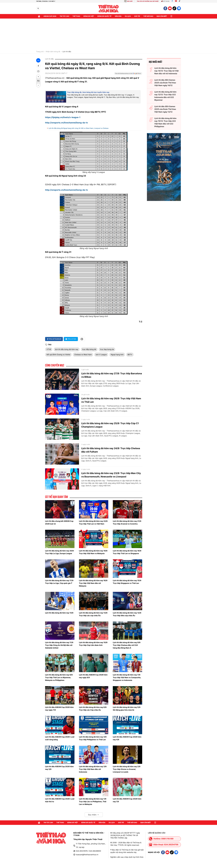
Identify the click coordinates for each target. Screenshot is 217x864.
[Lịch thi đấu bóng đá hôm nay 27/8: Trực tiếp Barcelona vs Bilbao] (62, 379)
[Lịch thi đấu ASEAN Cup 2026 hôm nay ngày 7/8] (59, 695)
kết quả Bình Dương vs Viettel (58, 354)
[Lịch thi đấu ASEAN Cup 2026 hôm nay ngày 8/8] (93, 663)
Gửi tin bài (166, 1)
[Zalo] (179, 8)
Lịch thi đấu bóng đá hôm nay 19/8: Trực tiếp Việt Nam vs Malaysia (93, 552)
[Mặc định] (38, 81)
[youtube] (170, 8)
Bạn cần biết (162, 16)
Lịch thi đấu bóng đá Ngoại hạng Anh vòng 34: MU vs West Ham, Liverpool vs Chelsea (78, 128)
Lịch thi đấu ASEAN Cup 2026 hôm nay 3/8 (59, 767)
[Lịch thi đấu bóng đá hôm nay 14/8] (59, 601)
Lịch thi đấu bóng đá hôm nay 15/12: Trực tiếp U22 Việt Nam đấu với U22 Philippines (165, 122)
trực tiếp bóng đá (89, 349)
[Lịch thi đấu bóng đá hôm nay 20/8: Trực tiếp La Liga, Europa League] (59, 539)
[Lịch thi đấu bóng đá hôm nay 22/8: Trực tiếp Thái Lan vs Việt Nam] (93, 509)
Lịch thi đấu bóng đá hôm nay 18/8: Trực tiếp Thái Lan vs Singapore (127, 552)
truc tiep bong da (107, 349)
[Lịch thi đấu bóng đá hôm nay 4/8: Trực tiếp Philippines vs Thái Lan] (93, 725)
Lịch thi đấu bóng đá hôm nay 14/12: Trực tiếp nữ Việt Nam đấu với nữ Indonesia (166, 71)
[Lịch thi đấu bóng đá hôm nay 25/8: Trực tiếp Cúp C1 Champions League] (62, 429)
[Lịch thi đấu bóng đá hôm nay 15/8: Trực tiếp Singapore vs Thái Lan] (127, 568)
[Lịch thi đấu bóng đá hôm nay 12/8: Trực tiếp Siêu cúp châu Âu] (127, 601)
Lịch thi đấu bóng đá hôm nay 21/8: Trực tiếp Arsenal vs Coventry (127, 522)
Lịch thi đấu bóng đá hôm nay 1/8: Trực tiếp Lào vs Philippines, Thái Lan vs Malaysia (93, 801)
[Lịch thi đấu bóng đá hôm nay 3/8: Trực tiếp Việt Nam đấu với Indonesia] (93, 754)
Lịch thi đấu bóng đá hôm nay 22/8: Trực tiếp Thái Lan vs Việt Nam (93, 522)
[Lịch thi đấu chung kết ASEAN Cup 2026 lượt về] (59, 509)
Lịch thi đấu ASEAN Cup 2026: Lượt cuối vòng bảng (59, 738)
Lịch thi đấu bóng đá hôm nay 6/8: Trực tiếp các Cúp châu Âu (93, 708)
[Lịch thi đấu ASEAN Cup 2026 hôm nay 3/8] (59, 754)
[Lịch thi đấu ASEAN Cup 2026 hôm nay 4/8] (127, 725)
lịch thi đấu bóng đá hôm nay (66, 349)
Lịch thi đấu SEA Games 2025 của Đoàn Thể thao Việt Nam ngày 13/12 (165, 109)
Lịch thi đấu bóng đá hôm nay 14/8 (59, 613)
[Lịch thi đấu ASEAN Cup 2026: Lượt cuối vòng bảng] (59, 725)
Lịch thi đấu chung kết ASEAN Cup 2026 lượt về (59, 522)
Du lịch (128, 16)
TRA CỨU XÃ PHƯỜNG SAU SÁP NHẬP (148, 1)
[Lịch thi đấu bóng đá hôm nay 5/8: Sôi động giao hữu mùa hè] (127, 695)
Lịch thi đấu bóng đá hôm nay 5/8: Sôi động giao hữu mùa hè (127, 708)
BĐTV (130, 354)
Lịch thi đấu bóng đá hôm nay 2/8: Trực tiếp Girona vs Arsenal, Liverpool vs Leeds (127, 769)
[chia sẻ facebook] (38, 66)
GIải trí (137, 16)
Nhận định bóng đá (53, 51)
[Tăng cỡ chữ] (38, 76)
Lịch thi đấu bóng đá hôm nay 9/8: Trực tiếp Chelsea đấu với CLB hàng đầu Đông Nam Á (127, 645)
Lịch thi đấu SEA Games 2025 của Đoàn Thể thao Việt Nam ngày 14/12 (165, 83)
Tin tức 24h (64, 16)
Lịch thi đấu (66, 51)
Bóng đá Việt (89, 16)
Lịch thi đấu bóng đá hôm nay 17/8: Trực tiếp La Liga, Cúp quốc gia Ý (59, 581)
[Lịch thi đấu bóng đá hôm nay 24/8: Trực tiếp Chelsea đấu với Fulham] (62, 454)
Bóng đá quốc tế (104, 16)
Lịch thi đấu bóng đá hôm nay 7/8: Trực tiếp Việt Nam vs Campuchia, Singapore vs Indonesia (127, 677)
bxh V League (101, 354)
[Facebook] (172, 1)
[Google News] (128, 74)
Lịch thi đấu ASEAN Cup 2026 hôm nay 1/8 (127, 800)
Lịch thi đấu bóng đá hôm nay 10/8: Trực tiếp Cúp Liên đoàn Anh (93, 643)
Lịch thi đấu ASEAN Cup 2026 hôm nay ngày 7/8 (59, 708)
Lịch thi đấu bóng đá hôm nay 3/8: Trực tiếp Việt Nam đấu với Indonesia (93, 769)
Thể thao (76, 16)
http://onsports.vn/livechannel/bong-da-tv (66, 123)
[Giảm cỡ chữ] (38, 85)
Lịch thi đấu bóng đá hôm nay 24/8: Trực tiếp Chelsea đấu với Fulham (110, 450)
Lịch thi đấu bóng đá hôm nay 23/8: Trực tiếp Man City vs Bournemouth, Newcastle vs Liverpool (111, 475)
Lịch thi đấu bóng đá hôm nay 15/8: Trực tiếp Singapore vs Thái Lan (127, 581)
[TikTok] (180, 1)
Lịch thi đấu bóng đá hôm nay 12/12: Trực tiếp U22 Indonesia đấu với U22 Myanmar (165, 96)
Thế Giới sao (148, 16)
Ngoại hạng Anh (117, 354)
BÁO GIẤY (130, 1)
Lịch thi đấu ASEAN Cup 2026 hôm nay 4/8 (127, 738)
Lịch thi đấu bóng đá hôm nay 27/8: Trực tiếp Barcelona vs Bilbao (111, 375)
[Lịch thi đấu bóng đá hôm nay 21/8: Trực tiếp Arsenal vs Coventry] (127, 509)
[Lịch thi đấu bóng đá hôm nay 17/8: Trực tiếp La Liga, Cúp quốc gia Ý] (59, 568)
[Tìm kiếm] (38, 8)
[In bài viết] (38, 71)
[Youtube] (176, 1)
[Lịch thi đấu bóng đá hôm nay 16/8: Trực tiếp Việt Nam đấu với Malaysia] (93, 568)
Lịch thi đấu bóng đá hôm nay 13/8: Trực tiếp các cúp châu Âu (93, 614)
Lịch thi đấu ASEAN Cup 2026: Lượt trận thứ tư (59, 800)
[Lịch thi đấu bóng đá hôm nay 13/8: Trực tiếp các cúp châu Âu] (93, 601)
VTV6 (49, 349)
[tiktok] (174, 8)
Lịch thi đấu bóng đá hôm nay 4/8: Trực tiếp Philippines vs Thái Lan (93, 738)
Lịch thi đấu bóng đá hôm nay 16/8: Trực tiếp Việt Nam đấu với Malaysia (93, 583)
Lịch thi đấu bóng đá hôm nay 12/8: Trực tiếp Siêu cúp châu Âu (127, 614)
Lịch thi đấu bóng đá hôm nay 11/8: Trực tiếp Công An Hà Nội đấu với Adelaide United (59, 645)
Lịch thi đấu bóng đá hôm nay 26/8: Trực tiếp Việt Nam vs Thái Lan (111, 400)
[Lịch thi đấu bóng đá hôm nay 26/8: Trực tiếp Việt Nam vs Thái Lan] (62, 404)
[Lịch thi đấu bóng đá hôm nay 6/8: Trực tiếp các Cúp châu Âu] (93, 695)
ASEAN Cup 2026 (50, 16)
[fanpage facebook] (165, 8)
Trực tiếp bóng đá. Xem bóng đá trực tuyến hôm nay (88, 92)
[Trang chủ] (39, 16)
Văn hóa (118, 16)
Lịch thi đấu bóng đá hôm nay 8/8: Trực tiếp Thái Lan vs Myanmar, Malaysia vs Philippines (59, 677)
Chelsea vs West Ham (83, 354)
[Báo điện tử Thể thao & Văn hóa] (108, 8)
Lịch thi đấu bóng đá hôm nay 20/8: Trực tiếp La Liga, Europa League (59, 552)
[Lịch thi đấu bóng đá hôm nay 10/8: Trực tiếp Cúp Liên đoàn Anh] (93, 630)
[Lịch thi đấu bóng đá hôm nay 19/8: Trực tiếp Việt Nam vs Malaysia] (93, 539)
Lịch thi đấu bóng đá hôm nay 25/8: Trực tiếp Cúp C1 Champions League (110, 425)
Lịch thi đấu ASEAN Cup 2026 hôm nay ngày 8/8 (93, 676)
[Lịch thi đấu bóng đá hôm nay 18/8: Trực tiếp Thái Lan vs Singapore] (127, 539)
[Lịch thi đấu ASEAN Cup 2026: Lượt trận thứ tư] (59, 787)
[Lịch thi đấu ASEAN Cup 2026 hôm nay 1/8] (127, 787)
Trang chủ (40, 51)
